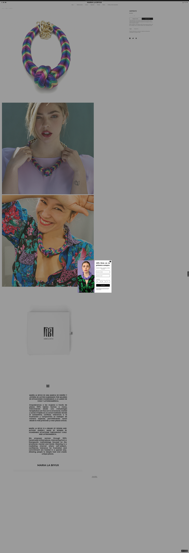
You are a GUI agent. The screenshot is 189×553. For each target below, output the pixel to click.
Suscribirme (103, 285)
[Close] (110, 261)
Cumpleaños (98, 279)
